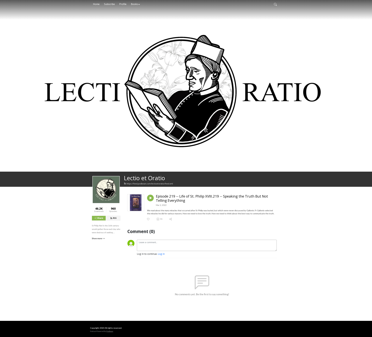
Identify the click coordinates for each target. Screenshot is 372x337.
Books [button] (134, 4)
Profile (122, 4)
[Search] (275, 4)
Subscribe (109, 4)
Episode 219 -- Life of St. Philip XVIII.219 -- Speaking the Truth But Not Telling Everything (212, 198)
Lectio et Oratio (144, 178)
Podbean (109, 331)
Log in (161, 253)
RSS (115, 218)
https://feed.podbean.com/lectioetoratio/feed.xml (150, 183)
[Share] (170, 219)
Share (100, 218)
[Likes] (148, 219)
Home (96, 4)
